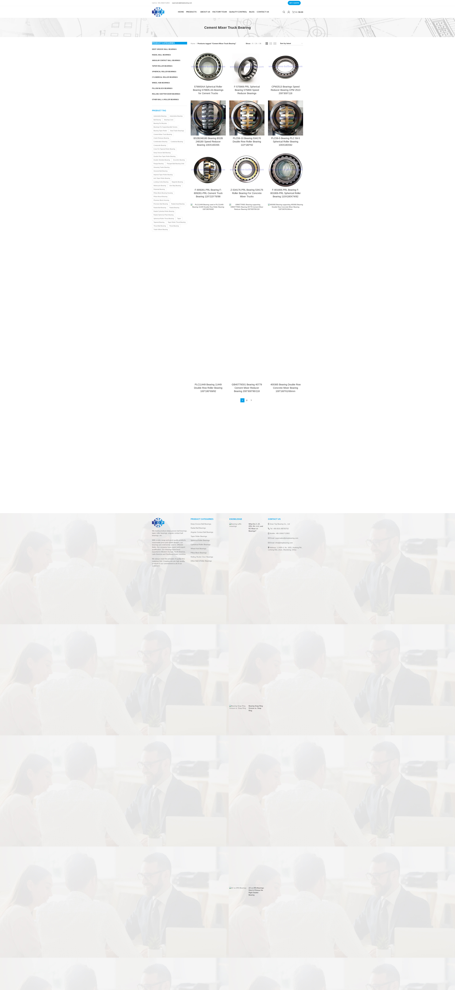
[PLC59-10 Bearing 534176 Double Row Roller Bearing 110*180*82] (246, 118)
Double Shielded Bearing (162, 160)
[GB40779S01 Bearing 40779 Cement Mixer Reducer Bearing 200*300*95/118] (246, 292)
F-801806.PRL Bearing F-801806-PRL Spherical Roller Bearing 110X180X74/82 (285, 193)
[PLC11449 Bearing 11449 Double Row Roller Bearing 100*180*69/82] (208, 292)
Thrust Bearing (174, 226)
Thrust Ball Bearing (160, 226)
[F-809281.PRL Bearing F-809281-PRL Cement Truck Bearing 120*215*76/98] (208, 169)
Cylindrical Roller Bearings (200, 544)
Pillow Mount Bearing (160, 196)
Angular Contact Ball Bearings (202, 532)
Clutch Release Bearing (161, 138)
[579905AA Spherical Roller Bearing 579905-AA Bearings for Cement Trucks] (208, 66)
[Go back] (201, 27)
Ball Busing (157, 120)
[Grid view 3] (267, 43)
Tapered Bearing (159, 222)
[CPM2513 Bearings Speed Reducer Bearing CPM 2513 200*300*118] (285, 66)
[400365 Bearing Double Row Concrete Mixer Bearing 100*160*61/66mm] (285, 292)
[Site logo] (158, 12)
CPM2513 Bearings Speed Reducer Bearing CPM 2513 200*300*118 (285, 90)
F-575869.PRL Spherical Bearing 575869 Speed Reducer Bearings (247, 90)
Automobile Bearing (160, 116)
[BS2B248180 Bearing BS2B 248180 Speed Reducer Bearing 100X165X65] (208, 118)
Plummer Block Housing (161, 200)
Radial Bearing (174, 207)
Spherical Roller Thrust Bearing (164, 218)
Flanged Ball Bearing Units (175, 164)
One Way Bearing (175, 185)
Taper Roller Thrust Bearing (177, 222)
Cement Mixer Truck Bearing (163, 134)
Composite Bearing (160, 145)
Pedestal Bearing (159, 189)
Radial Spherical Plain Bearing (164, 215)
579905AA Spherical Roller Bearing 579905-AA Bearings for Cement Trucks (208, 90)
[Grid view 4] (270, 43)
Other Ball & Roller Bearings (201, 561)
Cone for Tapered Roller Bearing (164, 149)
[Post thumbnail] (238, 612)
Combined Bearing (177, 142)
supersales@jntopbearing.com (182, 3)
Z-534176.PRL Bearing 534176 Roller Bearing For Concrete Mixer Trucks (247, 193)
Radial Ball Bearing (160, 207)
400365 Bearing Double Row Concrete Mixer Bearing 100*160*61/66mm (286, 387)
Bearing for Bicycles (160, 123)
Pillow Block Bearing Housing (163, 193)
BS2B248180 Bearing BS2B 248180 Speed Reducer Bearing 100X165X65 (208, 141)
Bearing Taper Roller (160, 131)
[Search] (284, 12)
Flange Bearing (159, 164)
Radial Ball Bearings (198, 528)
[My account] (288, 12)
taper (179, 218)
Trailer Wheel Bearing (161, 229)
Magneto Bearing (177, 182)
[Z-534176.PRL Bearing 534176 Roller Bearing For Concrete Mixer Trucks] (246, 169)
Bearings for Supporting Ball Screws (165, 127)
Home (193, 43)
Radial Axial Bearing (177, 204)
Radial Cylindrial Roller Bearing (164, 211)
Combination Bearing (160, 142)
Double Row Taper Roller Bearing (164, 156)
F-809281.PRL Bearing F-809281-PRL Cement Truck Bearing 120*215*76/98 (208, 193)
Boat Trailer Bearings (177, 131)
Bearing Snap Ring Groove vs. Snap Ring (256, 708)
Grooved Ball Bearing (160, 171)
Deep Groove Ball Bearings (201, 524)
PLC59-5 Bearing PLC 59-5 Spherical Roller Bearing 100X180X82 (285, 141)
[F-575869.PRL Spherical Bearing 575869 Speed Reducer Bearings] (246, 66)
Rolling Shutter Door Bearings (202, 557)
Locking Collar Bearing (161, 182)
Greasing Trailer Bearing (162, 167)
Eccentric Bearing (179, 160)
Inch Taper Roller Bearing (162, 178)
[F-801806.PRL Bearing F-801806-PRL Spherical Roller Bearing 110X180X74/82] (285, 169)
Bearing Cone (168, 120)
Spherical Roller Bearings (200, 540)
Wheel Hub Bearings (198, 548)
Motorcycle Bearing (160, 185)
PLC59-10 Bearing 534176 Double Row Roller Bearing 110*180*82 (247, 141)
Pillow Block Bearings (199, 553)
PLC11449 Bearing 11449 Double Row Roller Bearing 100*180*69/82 (208, 387)
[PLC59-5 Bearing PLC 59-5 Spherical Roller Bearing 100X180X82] (285, 118)
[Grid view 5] (274, 43)
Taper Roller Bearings (199, 536)
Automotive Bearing (176, 116)
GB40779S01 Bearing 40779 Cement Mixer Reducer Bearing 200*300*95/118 (247, 387)
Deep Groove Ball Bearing (162, 153)
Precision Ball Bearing (161, 204)
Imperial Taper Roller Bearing (163, 175)
